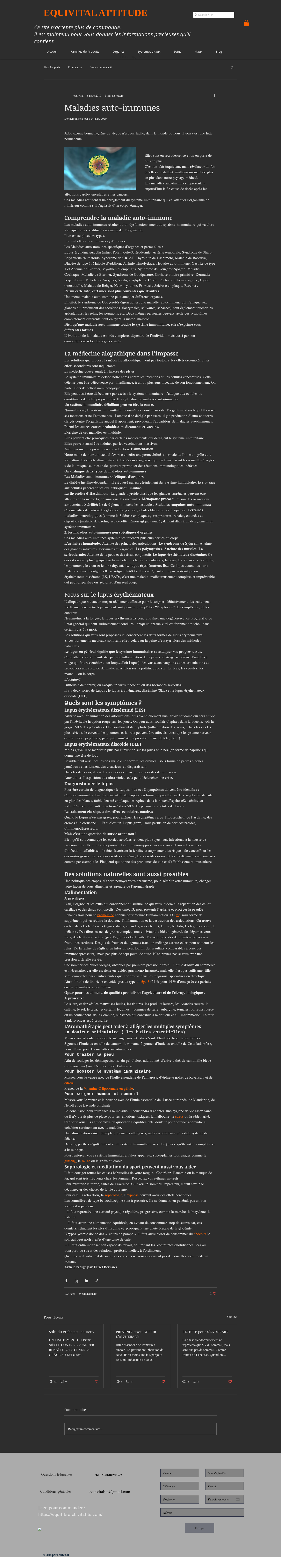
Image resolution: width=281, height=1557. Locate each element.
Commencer (75, 67)
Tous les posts (52, 67)
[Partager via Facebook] (66, 1281)
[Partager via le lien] (97, 1281)
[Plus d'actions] (214, 95)
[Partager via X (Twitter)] (76, 1281)
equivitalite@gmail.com (109, 1491)
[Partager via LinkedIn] (86, 1281)
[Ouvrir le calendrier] (237, 1499)
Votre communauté (101, 67)
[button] (85, 51)
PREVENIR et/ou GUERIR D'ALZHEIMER (136, 1334)
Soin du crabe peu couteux (71, 1331)
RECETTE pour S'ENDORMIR (205, 1331)
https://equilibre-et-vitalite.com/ (70, 1514)
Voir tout (232, 1317)
